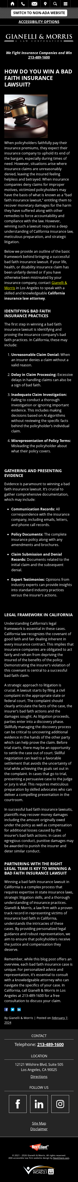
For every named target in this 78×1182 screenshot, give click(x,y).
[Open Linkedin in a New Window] (39, 1104)
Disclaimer (39, 1129)
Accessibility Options (39, 21)
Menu (65, 3)
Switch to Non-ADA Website (39, 12)
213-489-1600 (39, 57)
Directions (39, 1076)
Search (55, 3)
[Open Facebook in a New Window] (18, 1104)
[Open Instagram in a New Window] (60, 1104)
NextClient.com (61, 1157)
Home (13, 3)
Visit (45, 3)
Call (23, 3)
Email (34, 3)
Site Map (39, 1123)
